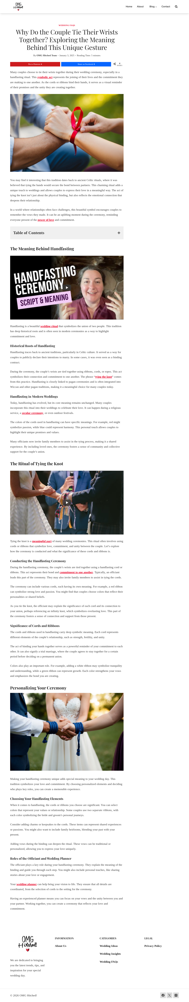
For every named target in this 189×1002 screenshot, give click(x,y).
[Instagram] (176, 995)
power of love (46, 219)
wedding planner (26, 884)
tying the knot (103, 376)
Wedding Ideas (109, 945)
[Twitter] (169, 995)
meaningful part (42, 541)
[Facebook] (163, 995)
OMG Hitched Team (47, 55)
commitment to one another (76, 572)
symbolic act (44, 77)
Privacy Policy (153, 945)
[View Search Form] (176, 6)
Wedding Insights (110, 953)
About (140, 6)
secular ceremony (32, 413)
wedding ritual (49, 326)
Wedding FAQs (67, 25)
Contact (165, 6)
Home (129, 6)
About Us (60, 945)
